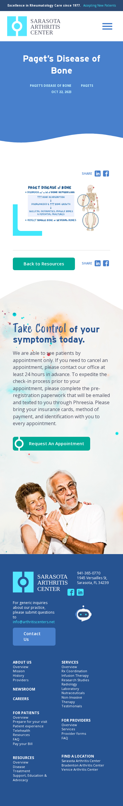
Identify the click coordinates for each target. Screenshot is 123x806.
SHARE (87, 173)
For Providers (75, 720)
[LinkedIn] (97, 174)
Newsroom (24, 689)
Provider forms (73, 734)
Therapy (68, 702)
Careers (21, 698)
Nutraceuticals (72, 693)
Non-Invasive (71, 697)
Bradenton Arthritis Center (82, 765)
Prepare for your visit (30, 722)
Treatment (21, 771)
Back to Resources (44, 264)
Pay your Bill (23, 744)
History (18, 675)
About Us (22, 662)
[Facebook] (106, 174)
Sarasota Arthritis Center (81, 761)
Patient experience (28, 726)
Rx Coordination (74, 671)
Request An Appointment (56, 443)
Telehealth (21, 731)
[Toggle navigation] (107, 26)
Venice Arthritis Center (79, 769)
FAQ (16, 739)
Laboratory (70, 689)
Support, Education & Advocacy (30, 777)
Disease (19, 767)
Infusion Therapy (75, 675)
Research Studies (75, 680)
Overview (20, 667)
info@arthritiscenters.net (34, 621)
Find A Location (77, 756)
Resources (21, 735)
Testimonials (71, 706)
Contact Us (32, 636)
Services (69, 662)
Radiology (69, 684)
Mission (19, 671)
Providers (20, 680)
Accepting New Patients (99, 5)
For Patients (26, 713)
